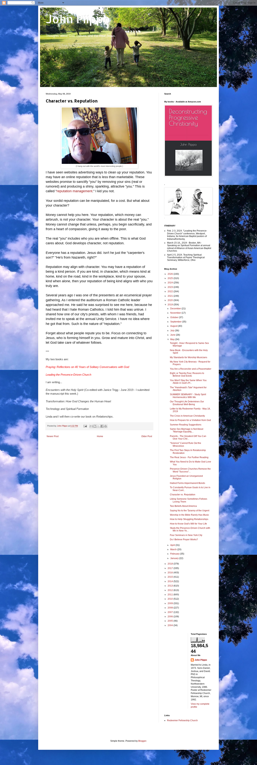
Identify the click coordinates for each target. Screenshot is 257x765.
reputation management (74, 191)
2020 (170, 300)
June (173, 335)
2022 (170, 291)
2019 (170, 304)
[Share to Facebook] (102, 426)
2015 (170, 577)
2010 (170, 599)
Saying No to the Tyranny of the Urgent (189, 510)
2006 (170, 616)
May (172, 339)
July (172, 330)
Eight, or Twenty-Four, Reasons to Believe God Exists (187, 374)
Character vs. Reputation (182, 494)
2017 (170, 568)
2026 (170, 274)
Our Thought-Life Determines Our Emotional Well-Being (187, 403)
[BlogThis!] (95, 426)
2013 (170, 585)
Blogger (142, 741)
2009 (170, 603)
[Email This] (91, 426)
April (173, 545)
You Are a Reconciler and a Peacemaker (190, 369)
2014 (170, 581)
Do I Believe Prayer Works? (184, 539)
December (176, 308)
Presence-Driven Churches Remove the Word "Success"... (190, 470)
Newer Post (53, 436)
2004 (170, 625)
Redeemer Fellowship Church (182, 720)
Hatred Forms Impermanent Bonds (187, 483)
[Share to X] (98, 426)
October (174, 317)
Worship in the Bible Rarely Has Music (189, 515)
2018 (170, 563)
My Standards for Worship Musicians (188, 357)
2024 (170, 282)
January (174, 558)
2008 (170, 607)
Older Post (146, 436)
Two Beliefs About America (183, 506)
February (175, 553)
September (176, 321)
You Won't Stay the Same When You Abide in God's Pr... (188, 381)
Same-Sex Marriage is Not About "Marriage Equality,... (186, 430)
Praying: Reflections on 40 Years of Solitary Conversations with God (87, 367)
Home (100, 436)
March (173, 549)
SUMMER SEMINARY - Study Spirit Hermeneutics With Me (188, 395)
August (174, 326)
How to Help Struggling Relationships (189, 519)
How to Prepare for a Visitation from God (190, 420)
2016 (170, 572)
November (176, 313)
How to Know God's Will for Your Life (188, 523)
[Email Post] (85, 426)
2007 (170, 612)
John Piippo (78, 19)
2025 (170, 278)
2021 (170, 296)
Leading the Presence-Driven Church (68, 374)
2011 (170, 594)
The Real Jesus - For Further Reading (189, 457)
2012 (170, 590)
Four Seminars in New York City (186, 535)
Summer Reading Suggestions (185, 424)
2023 (170, 287)
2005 (170, 621)
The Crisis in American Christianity (187, 416)
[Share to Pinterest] (105, 426)
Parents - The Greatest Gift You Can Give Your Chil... (188, 437)
